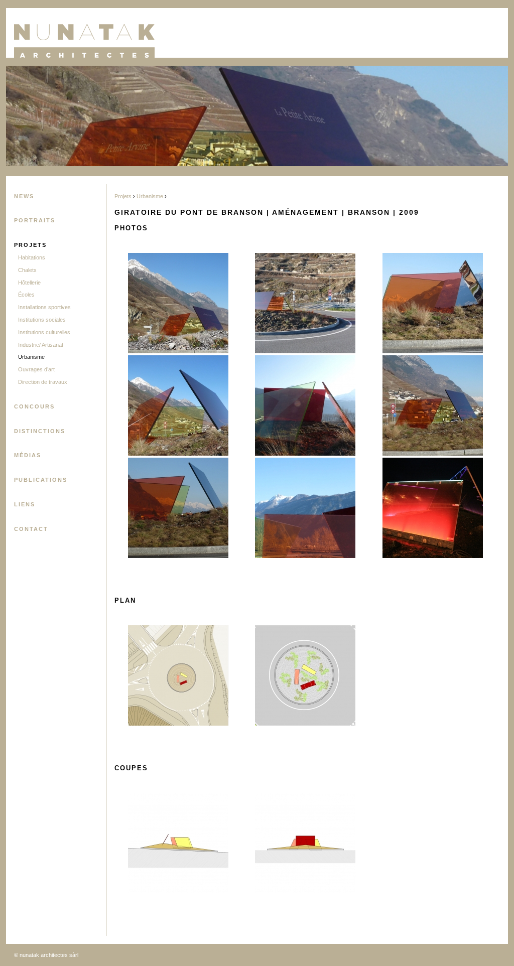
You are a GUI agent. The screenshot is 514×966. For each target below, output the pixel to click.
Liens (24, 504)
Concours (34, 406)
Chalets (27, 270)
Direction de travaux (42, 382)
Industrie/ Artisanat (40, 345)
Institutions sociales (42, 320)
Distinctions (39, 431)
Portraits (34, 220)
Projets (30, 245)
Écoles (26, 295)
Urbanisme (31, 357)
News (24, 196)
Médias (27, 455)
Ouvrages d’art (36, 369)
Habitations (31, 257)
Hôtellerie (29, 283)
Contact (31, 529)
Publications (40, 480)
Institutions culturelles (44, 332)
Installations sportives (44, 307)
